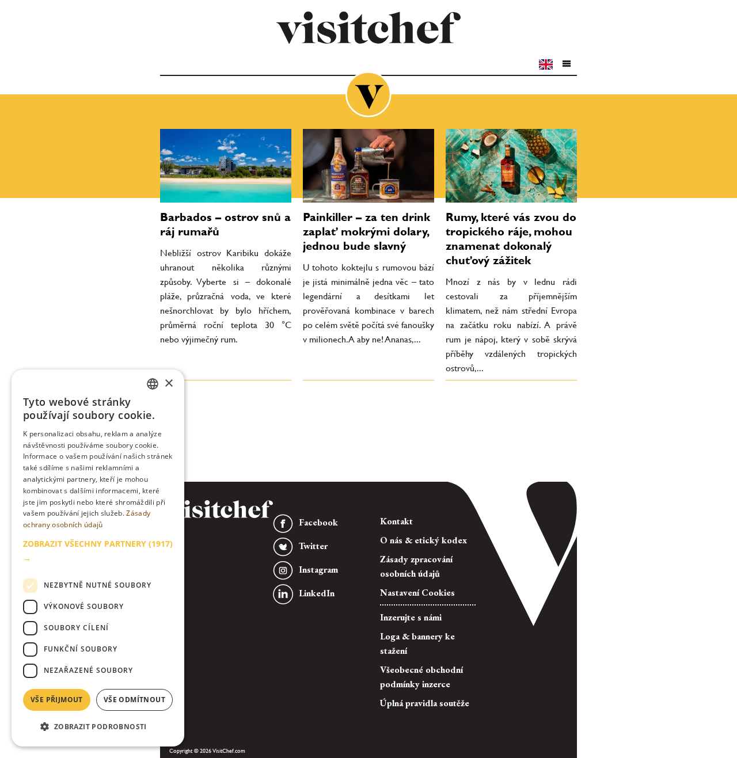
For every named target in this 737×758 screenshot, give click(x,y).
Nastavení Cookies (417, 592)
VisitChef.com (368, 27)
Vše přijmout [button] (57, 699)
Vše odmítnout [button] (134, 699)
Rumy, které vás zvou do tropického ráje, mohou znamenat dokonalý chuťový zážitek (511, 238)
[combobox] (152, 384)
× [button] (168, 383)
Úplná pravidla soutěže (424, 703)
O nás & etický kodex (423, 540)
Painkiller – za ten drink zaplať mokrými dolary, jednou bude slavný (366, 231)
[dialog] (98, 558)
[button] (566, 64)
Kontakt (396, 521)
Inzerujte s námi (411, 617)
